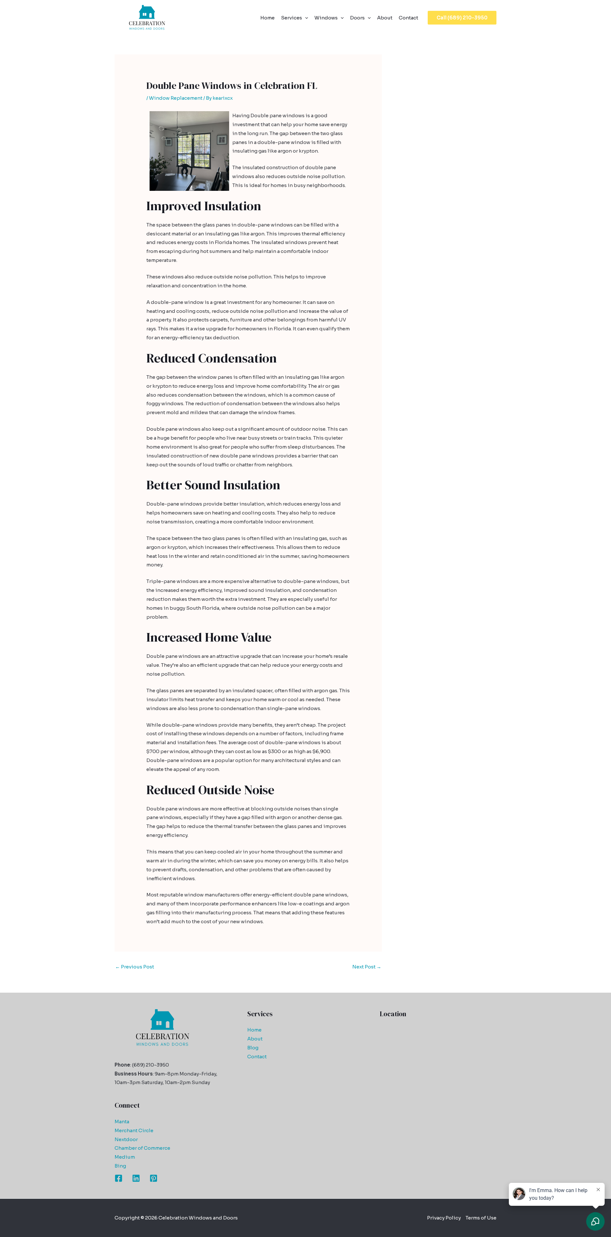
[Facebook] (119, 1178)
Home (267, 18)
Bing (120, 1166)
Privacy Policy (444, 1218)
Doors (357, 18)
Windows (326, 18)
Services (291, 18)
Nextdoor (126, 1139)
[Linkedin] (136, 1178)
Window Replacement (175, 98)
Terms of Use (481, 1218)
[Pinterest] (154, 1178)
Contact (408, 18)
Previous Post (134, 967)
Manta (122, 1121)
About (384, 18)
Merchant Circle (134, 1130)
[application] (305, 18)
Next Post (366, 967)
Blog (252, 1048)
